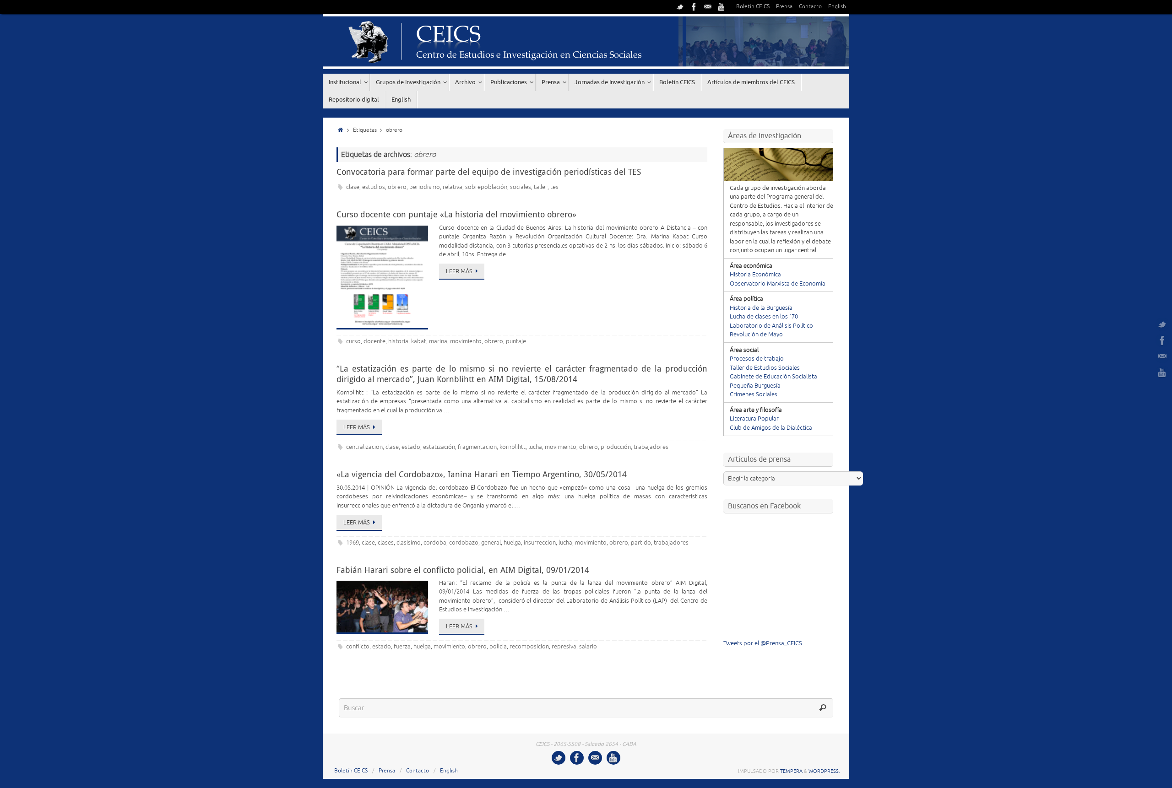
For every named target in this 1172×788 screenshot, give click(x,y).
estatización (439, 447)
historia (398, 341)
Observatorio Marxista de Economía (777, 283)
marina (438, 341)
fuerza (402, 646)
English (837, 6)
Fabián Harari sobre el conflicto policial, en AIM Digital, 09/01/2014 (462, 569)
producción (616, 447)
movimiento (466, 341)
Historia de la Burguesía (761, 308)
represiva (564, 646)
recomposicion (529, 646)
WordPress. (824, 771)
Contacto (810, 6)
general (491, 542)
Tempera (791, 771)
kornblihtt (512, 447)
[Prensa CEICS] (680, 7)
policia (498, 646)
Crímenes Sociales (753, 394)
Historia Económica (755, 274)
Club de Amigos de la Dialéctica (771, 428)
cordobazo (463, 542)
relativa (452, 187)
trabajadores (651, 447)
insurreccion (540, 542)
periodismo (424, 187)
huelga (512, 542)
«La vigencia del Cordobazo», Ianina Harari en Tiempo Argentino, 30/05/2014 (481, 474)
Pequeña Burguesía (755, 385)
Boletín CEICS (753, 6)
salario (588, 646)
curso (353, 341)
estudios (373, 187)
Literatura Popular (754, 418)
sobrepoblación (486, 187)
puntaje (516, 341)
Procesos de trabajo (757, 358)
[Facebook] (694, 7)
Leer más (459, 271)
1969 (352, 542)
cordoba (434, 542)
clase (352, 187)
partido (641, 542)
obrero (397, 187)
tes (554, 187)
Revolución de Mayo (756, 334)
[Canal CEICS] (721, 7)
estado (411, 447)
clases (386, 542)
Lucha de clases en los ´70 (764, 316)
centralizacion (364, 447)
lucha (535, 447)
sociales (520, 187)
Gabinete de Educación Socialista (773, 376)
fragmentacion (477, 447)
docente (374, 341)
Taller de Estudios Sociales (765, 368)
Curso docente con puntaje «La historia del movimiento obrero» (456, 214)
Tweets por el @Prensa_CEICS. (763, 643)
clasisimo (408, 542)
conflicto (357, 646)
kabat (418, 341)
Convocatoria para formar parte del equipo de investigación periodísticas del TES (488, 171)
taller (541, 187)
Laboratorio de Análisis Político (771, 325)
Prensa (784, 6)
